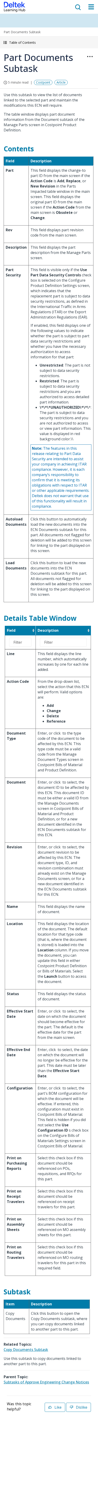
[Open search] (77, 6)
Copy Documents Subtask (26, 1349)
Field (11, 630)
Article (61, 82)
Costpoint (43, 82)
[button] (49, 42)
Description (48, 630)
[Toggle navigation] (91, 6)
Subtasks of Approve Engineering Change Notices (46, 1382)
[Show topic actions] (89, 56)
